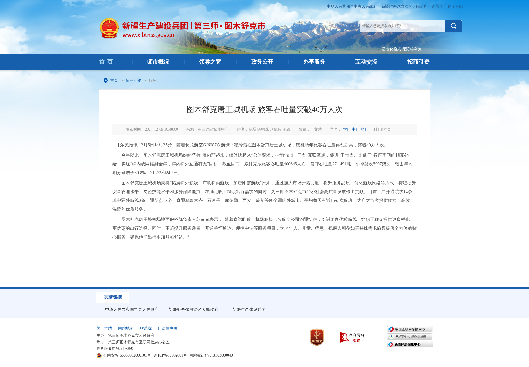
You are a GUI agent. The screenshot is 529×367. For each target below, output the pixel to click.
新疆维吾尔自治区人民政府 (404, 6)
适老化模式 (391, 49)
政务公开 (262, 62)
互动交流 (366, 62)
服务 (152, 80)
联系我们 (147, 328)
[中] (353, 129)
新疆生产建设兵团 (447, 6)
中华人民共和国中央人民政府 (352, 6)
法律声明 (169, 328)
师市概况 (158, 62)
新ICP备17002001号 (170, 355)
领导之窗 (210, 62)
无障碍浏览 (412, 49)
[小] (362, 129)
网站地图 (126, 328)
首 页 (106, 62)
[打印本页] (383, 129)
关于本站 (104, 328)
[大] (345, 129)
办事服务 (314, 62)
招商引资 (418, 62)
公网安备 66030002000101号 (127, 355)
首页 (114, 80)
